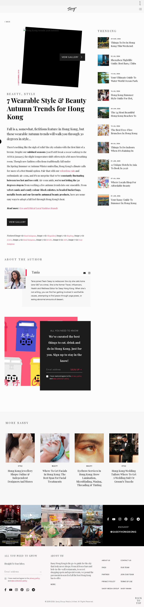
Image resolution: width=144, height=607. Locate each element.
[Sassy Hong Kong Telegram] (138, 519)
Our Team (125, 567)
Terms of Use (126, 582)
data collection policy (61, 378)
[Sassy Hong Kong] (72, 9)
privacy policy (76, 376)
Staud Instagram (30, 236)
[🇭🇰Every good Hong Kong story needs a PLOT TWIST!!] (61, 525)
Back (8, 22)
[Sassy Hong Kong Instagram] (120, 519)
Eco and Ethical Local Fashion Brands (38, 208)
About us (106, 560)
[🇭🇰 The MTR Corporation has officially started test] (10, 535)
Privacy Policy (108, 582)
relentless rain (67, 170)
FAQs (104, 567)
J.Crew (9, 240)
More (53, 584)
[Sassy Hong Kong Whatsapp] (132, 519)
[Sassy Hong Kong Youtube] (113, 519)
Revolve (49, 240)
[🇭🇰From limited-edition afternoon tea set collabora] (92, 515)
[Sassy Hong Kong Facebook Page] (108, 519)
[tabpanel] (118, 43)
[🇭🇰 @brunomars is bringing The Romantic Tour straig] (10, 515)
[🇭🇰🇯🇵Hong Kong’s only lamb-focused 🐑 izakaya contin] (31, 535)
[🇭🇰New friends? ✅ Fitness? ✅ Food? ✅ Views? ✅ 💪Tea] (31, 515)
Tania (36, 272)
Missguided (51, 236)
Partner (105, 574)
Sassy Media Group (110, 589)
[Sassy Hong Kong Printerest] (125, 519)
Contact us (126, 560)
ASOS (65, 240)
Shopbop (70, 236)
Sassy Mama (126, 589)
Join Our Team (127, 574)
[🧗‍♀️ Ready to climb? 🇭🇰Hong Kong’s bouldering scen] (92, 535)
